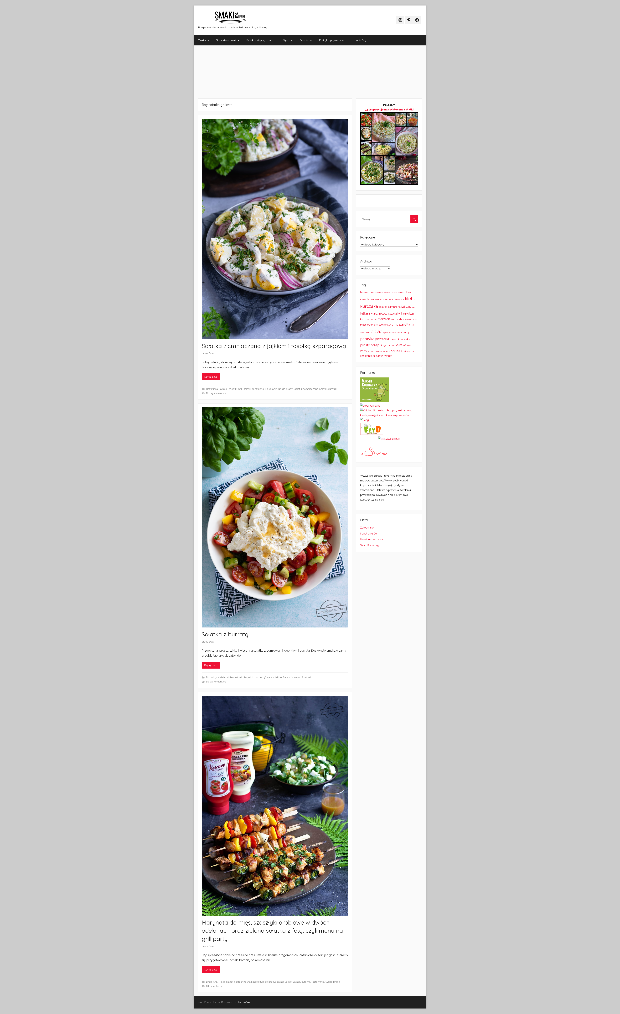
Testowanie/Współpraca (325, 981)
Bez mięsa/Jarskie (216, 388)
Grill (240, 388)
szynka (378, 351)
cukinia (407, 292)
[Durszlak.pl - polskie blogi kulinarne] (370, 405)
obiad (377, 331)
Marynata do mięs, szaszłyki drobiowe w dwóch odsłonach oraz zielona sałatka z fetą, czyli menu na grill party (272, 930)
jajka (405, 306)
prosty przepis (371, 345)
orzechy (404, 332)
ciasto (400, 292)
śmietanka (366, 355)
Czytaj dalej (210, 376)
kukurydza (405, 313)
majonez (373, 319)
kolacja (392, 313)
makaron (384, 319)
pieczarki (382, 339)
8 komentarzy (214, 986)
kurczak (364, 319)
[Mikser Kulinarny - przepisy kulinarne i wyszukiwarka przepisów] (374, 400)
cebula (394, 292)
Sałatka (400, 345)
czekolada (366, 299)
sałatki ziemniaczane (306, 388)
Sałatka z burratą (225, 634)
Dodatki (232, 388)
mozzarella (402, 324)
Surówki (306, 677)
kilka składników (374, 313)
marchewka (397, 319)
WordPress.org (369, 545)
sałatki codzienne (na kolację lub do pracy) (268, 388)
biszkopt (365, 292)
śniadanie (378, 355)
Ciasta (202, 40)
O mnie (304, 40)
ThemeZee (243, 1002)
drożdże (401, 299)
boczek (387, 292)
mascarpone (367, 324)
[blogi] (364, 420)
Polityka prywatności (332, 40)
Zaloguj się (367, 527)
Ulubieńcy (360, 40)
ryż (392, 345)
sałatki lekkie (274, 677)
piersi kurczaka (400, 339)
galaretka (384, 306)
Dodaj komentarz (216, 393)
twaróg (386, 351)
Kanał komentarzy (371, 539)
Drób (209, 981)
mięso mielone (384, 324)
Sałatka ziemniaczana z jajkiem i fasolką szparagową (274, 345)
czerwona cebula (385, 299)
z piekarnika (408, 351)
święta (388, 355)
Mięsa (285, 40)
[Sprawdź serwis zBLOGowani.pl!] (389, 438)
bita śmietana (377, 292)
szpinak (371, 351)
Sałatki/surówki (226, 40)
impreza (395, 306)
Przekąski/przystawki (260, 40)
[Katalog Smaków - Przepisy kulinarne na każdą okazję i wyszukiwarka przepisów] (389, 415)
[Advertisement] (291, 72)
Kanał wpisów (368, 533)
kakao (412, 307)
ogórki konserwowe (391, 332)
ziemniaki (396, 351)
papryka (367, 339)
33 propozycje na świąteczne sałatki (389, 109)
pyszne (386, 345)
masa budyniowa (410, 319)
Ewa (211, 353)
